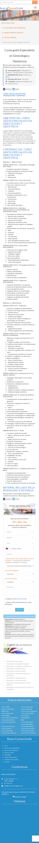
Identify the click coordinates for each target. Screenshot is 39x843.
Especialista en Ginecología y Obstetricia (17, 42)
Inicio (6, 746)
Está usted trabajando (11, 570)
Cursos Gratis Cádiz (7, 713)
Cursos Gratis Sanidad (27, 731)
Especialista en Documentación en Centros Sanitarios (19, 684)
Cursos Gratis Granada (27, 728)
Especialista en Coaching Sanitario (16, 671)
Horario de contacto (11, 578)
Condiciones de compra (11, 759)
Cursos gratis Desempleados (25, 717)
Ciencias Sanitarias (10, 37)
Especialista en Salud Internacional (16, 680)
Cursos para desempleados (10, 718)
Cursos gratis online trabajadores (15, 28)
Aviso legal (7, 755)
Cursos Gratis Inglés (27, 724)
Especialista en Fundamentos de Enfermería (19, 666)
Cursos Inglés (6, 715)
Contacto (7, 762)
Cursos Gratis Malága (27, 713)
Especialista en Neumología (14, 661)
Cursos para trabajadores (12, 748)
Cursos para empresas (8, 726)
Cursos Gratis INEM (26, 709)
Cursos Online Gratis (27, 707)
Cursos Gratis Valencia (27, 726)
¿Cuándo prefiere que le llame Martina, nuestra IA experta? (19, 560)
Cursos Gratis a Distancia (9, 733)
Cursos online (6, 707)
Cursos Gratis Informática (28, 733)
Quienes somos (9, 753)
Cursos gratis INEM (7, 731)
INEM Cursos (5, 711)
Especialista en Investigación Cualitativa (18, 664)
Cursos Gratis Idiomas (8, 720)
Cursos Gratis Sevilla (27, 722)
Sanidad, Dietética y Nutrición (13, 33)
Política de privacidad (10, 757)
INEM (22, 720)
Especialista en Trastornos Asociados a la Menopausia (18, 674)
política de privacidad (20, 599)
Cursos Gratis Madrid (8, 709)
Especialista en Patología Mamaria (16, 678)
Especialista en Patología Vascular (16, 669)
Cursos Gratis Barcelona (9, 722)
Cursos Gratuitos (6, 728)
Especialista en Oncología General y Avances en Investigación (20, 688)
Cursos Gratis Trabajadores (29, 711)
